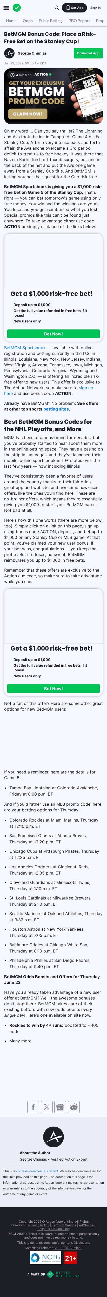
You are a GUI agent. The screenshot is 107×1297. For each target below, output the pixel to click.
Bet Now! (53, 333)
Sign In (95, 8)
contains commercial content (37, 1171)
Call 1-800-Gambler (68, 1248)
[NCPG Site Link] (45, 1257)
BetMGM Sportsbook (25, 347)
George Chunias (32, 53)
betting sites (56, 409)
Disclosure (81, 1243)
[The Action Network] (17, 8)
